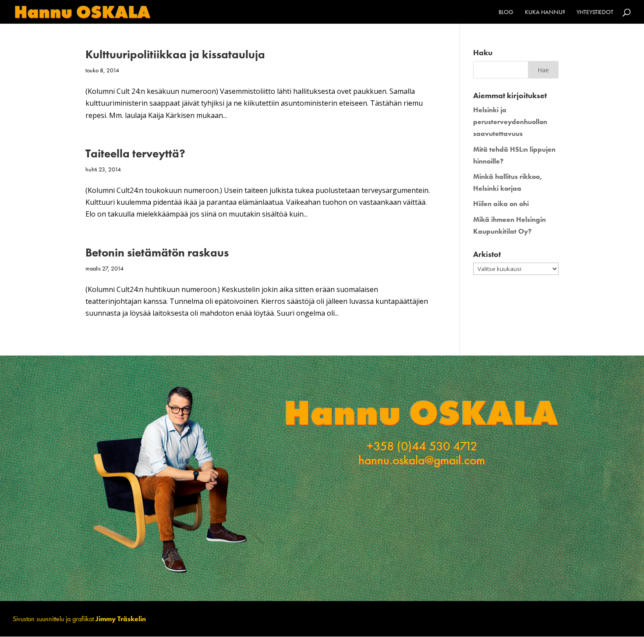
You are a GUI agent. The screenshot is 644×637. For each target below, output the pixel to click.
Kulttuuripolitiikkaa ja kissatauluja (175, 54)
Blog (506, 12)
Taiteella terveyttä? (135, 153)
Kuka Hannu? (545, 12)
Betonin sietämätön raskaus (157, 252)
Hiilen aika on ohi (501, 203)
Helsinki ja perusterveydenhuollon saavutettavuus (510, 121)
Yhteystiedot (595, 12)
